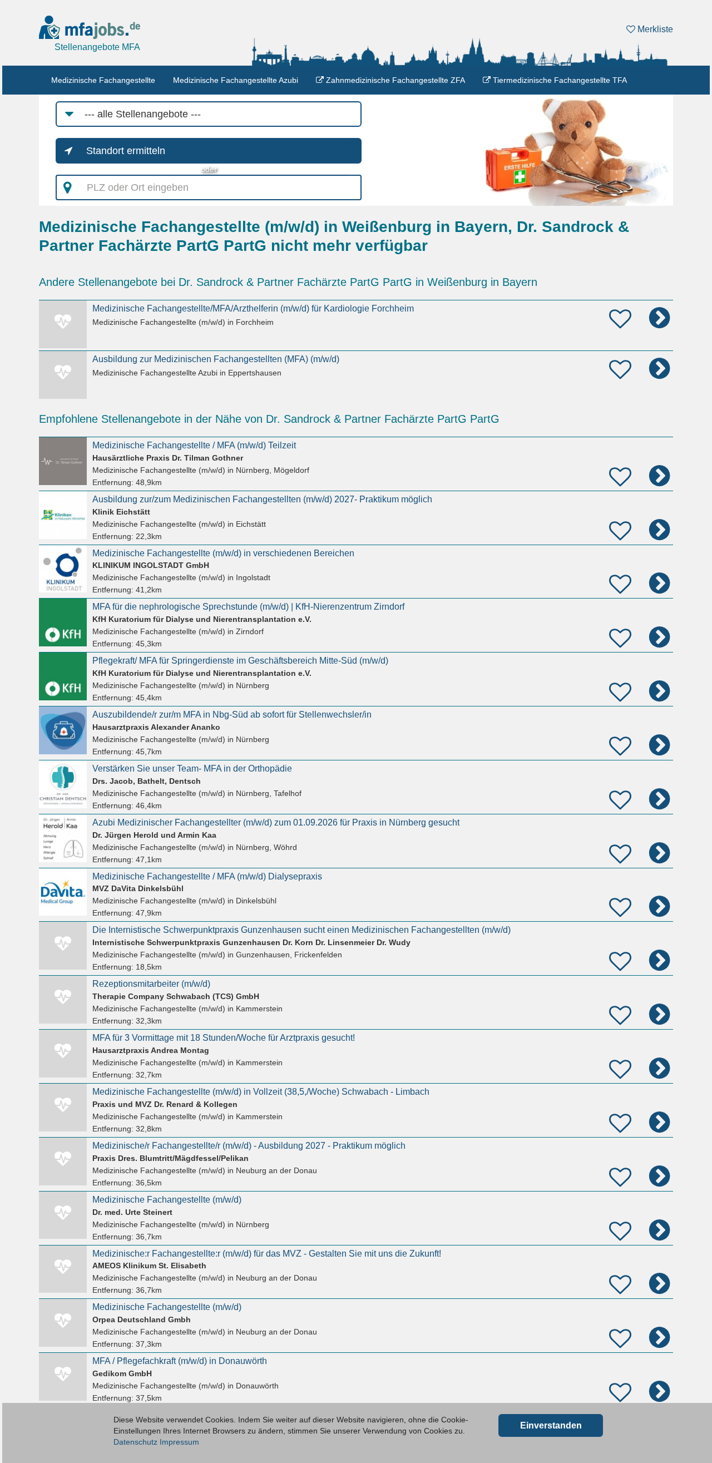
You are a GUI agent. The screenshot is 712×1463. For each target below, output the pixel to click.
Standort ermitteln (125, 150)
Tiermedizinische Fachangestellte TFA (559, 80)
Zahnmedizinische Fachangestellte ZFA (394, 80)
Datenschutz (135, 1441)
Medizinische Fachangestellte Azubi (235, 80)
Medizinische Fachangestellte (103, 80)
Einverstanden (551, 1425)
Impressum (179, 1441)
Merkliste (654, 29)
